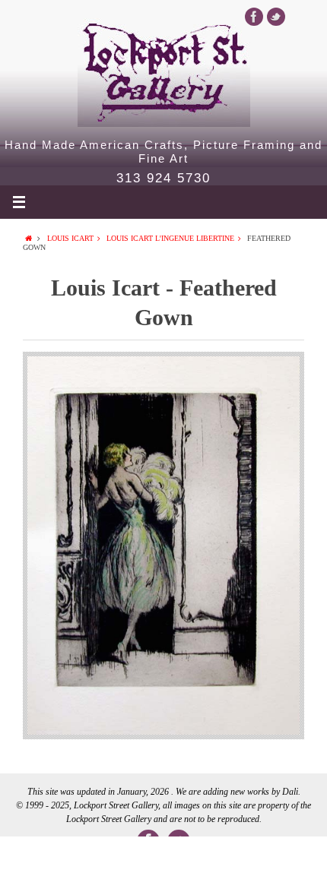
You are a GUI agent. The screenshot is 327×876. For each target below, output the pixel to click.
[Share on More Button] (294, 856)
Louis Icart (70, 238)
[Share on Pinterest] (229, 856)
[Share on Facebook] (32, 856)
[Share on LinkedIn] (163, 856)
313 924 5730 (163, 178)
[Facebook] (254, 17)
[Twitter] (276, 17)
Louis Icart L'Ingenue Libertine (170, 238)
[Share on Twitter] (98, 856)
